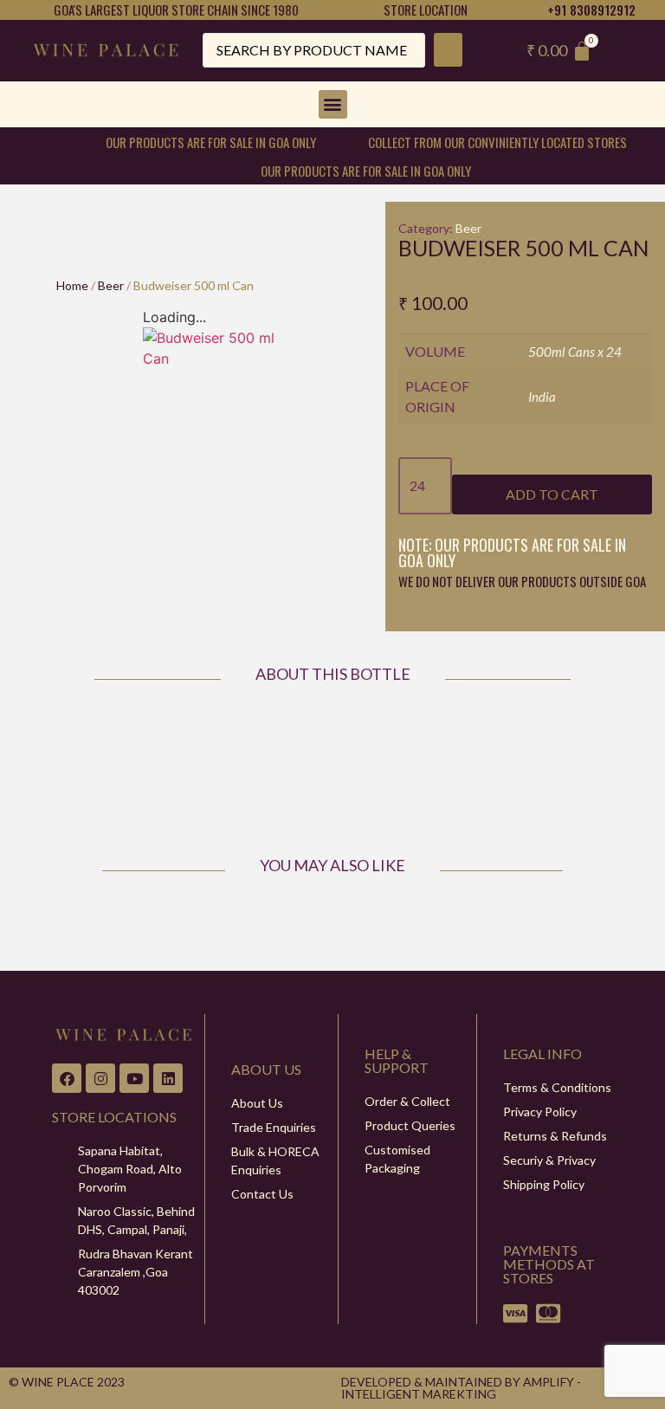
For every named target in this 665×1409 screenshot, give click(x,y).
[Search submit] (448, 50)
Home (72, 285)
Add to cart (552, 494)
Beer (111, 285)
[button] (333, 104)
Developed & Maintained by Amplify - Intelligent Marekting (461, 1387)
